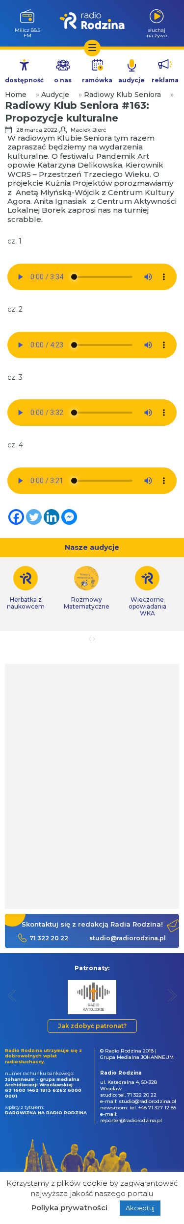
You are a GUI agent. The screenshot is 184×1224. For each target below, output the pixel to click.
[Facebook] (16, 517)
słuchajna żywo (157, 32)
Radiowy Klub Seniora (122, 94)
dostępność (24, 80)
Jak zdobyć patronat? (92, 1025)
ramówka (97, 80)
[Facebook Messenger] (69, 517)
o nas (63, 80)
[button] (12, 995)
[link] (86, 588)
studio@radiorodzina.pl (127, 938)
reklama (165, 80)
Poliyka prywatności (69, 1207)
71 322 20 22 (48, 938)
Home (15, 94)
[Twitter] (34, 517)
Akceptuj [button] (140, 1208)
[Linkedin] (51, 517)
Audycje (55, 94)
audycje (131, 80)
